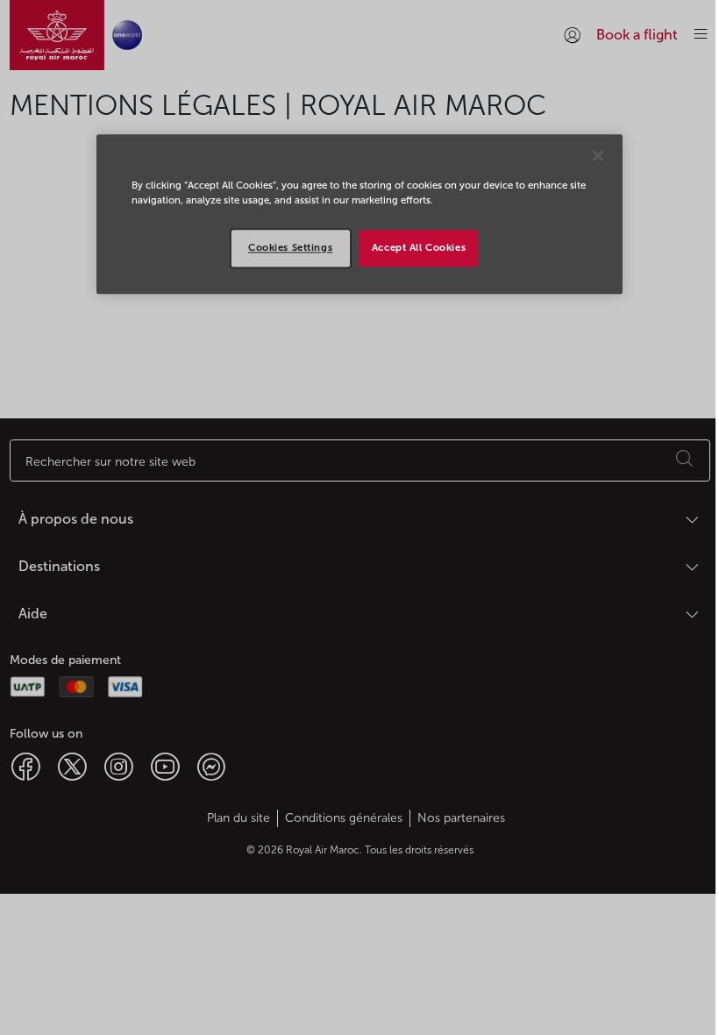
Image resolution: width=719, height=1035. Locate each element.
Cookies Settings (290, 247)
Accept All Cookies (419, 247)
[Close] (598, 155)
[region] (359, 214)
